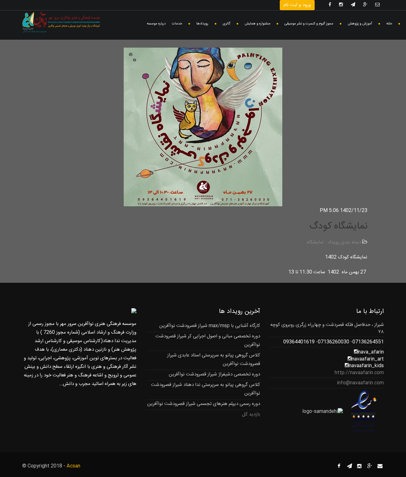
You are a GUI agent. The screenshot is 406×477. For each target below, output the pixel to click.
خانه (389, 24)
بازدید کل (251, 414)
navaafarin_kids (366, 366)
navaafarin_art (368, 359)
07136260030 (333, 342)
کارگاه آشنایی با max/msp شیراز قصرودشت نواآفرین (209, 326)
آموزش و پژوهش (360, 24)
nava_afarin (371, 352)
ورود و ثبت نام (297, 5)
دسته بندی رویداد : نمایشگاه (334, 242)
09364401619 (299, 342)
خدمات (177, 24)
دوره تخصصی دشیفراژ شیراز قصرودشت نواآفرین (214, 374)
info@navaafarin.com (360, 383)
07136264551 (368, 342)
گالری (226, 24)
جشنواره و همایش (257, 24)
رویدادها (202, 24)
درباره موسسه (156, 24)
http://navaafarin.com (359, 373)
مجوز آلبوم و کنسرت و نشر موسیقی (309, 24)
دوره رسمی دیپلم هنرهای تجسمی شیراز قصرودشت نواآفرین (203, 404)
